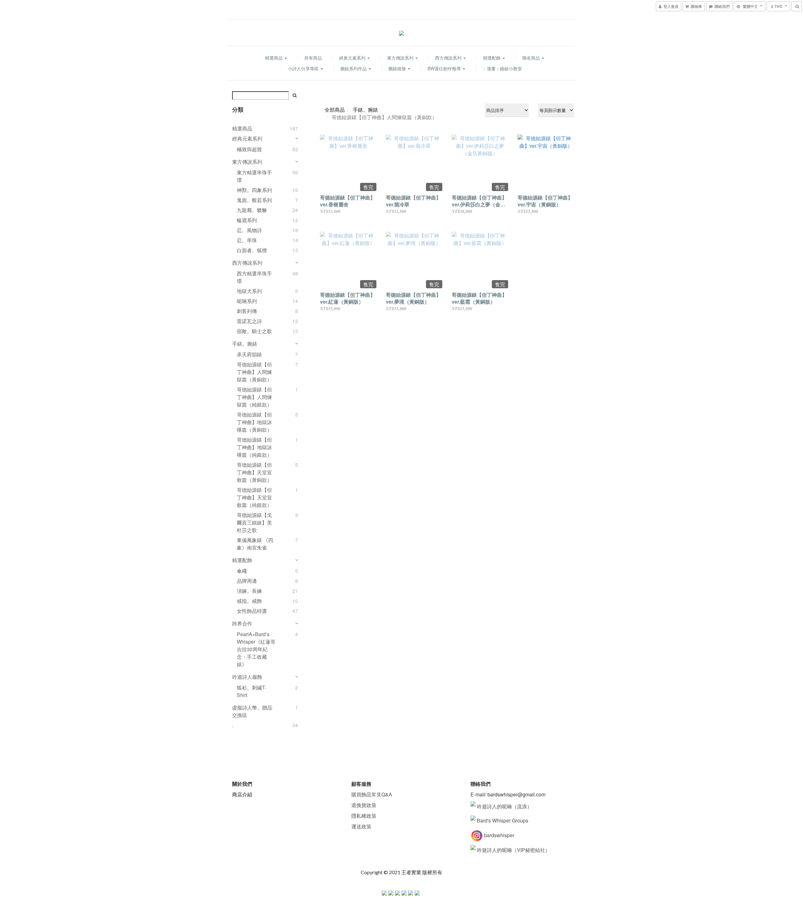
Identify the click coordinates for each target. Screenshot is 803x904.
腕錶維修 (397, 68)
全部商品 (335, 109)
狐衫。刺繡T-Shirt (251, 691)
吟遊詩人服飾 (247, 676)
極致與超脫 (249, 149)
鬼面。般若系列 (254, 200)
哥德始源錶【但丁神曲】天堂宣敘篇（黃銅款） (254, 472)
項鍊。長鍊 (249, 590)
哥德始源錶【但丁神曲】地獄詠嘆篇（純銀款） (254, 447)
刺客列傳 (247, 311)
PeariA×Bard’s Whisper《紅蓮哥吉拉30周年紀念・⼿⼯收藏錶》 (256, 649)
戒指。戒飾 (249, 600)
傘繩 (242, 570)
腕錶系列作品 (354, 68)
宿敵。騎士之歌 (254, 331)
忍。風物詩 (249, 230)
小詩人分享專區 (304, 68)
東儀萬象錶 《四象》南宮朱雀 (255, 543)
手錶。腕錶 (244, 343)
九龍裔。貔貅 (252, 210)
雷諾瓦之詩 (249, 321)
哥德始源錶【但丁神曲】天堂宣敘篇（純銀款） (254, 497)
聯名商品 (531, 58)
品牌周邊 (247, 580)
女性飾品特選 (252, 610)
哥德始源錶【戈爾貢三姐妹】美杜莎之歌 (254, 522)
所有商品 (313, 58)
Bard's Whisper (494, 820)
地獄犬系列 (249, 291)
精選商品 (274, 58)
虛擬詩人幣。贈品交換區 (252, 711)
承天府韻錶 (249, 354)
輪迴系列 (247, 220)
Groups (520, 820)
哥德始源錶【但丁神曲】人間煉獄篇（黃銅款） (254, 372)
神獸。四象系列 (254, 190)
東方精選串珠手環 (254, 176)
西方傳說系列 (449, 58)
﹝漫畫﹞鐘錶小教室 (502, 68)
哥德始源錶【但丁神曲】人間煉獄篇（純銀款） (254, 397)
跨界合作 (242, 623)
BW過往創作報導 (445, 68)
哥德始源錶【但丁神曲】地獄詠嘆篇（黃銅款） (254, 422)
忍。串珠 (247, 240)
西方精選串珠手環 (254, 277)
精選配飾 (492, 58)
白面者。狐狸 (252, 250)
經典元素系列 (353, 58)
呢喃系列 (247, 301)
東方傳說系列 (401, 58)
